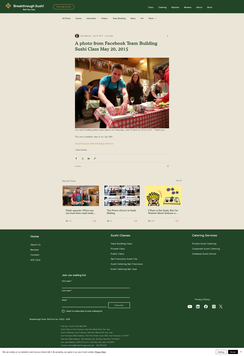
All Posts (66, 18)
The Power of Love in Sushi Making (121, 211)
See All (179, 180)
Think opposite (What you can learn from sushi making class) (81, 211)
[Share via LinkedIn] (88, 158)
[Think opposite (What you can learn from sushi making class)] (81, 196)
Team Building (119, 18)
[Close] (240, 352)
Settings (221, 352)
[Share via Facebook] (76, 158)
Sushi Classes (81, 150)
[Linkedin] (198, 306)
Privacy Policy (100, 352)
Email (64, 300)
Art (142, 18)
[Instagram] (214, 306)
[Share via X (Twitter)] (82, 158)
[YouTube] (190, 306)
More (151, 18)
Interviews (91, 18)
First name (67, 281)
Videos (104, 18)
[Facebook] (206, 306)
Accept (233, 352)
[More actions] (167, 35)
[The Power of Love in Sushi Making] (122, 196)
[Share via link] (95, 158)
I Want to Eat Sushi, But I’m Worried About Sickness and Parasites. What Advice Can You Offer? (163, 211)
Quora (79, 18)
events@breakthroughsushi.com (81, 345)
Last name (67, 291)
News (133, 18)
